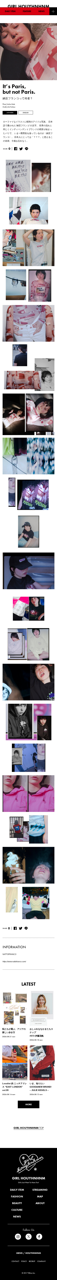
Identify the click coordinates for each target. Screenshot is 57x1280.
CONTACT (15, 1261)
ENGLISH (26, 113)
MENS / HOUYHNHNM (28, 1253)
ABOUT (40, 1203)
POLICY (24, 1261)
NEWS (41, 11)
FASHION (17, 1196)
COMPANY (41, 1261)
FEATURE (27, 11)
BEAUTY (17, 1203)
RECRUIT (32, 1261)
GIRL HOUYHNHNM (28, 1178)
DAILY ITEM (10, 11)
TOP (29, 1128)
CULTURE (16, 1210)
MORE (28, 1104)
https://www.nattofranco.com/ (14, 962)
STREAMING (40, 1189)
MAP (40, 1196)
